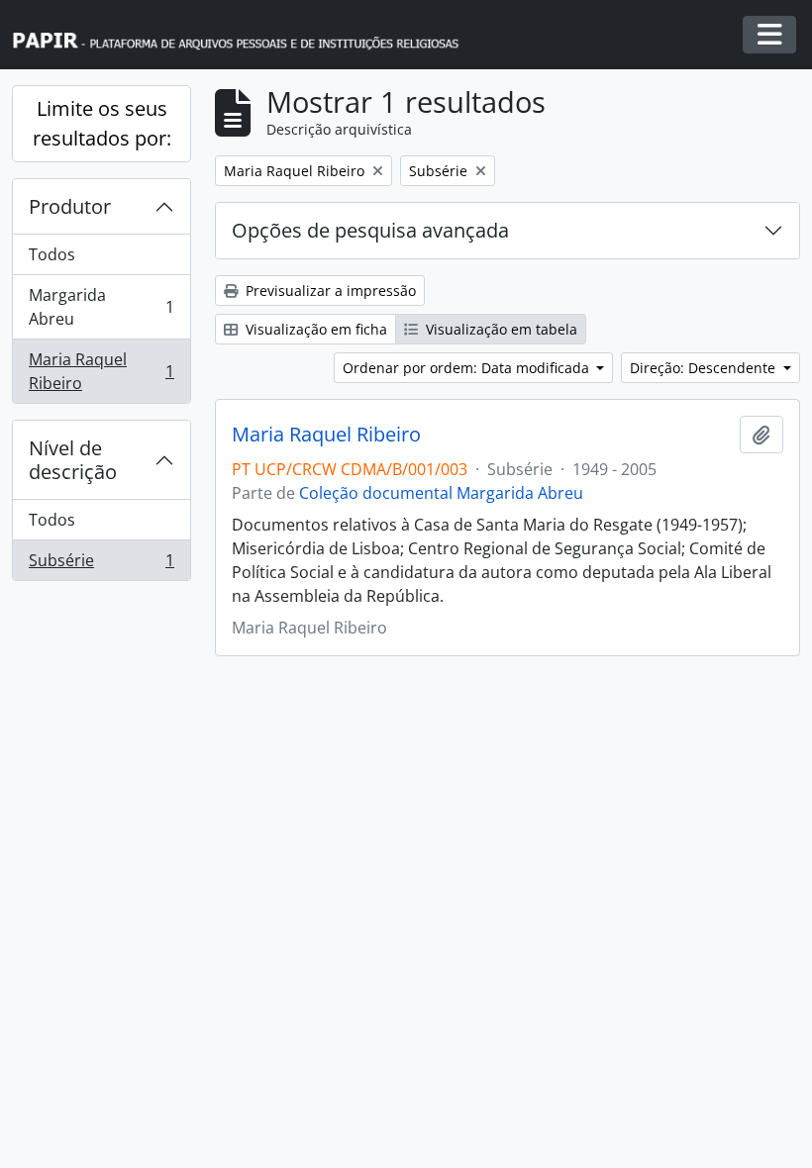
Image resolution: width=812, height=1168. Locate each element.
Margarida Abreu (101, 307)
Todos (52, 254)
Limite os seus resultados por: (102, 123)
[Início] (244, 35)
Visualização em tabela (499, 329)
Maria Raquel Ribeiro (101, 371)
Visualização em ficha (314, 329)
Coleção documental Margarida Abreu (441, 493)
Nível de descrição (73, 460)
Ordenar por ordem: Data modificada (468, 367)
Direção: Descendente (704, 367)
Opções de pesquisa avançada (370, 230)
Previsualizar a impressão (329, 290)
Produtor (70, 206)
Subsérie (101, 564)
